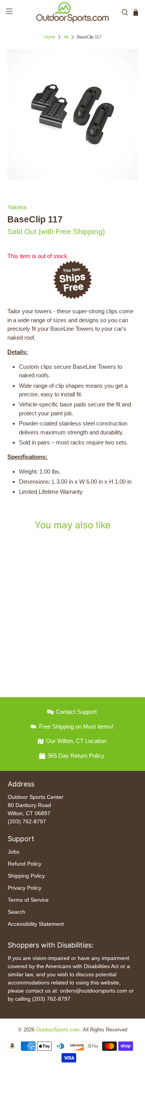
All (66, 37)
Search (16, 912)
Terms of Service (28, 900)
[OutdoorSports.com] (72, 12)
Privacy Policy (24, 888)
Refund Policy (24, 864)
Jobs (13, 852)
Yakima (16, 207)
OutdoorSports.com (58, 1030)
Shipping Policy (26, 876)
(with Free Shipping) (71, 231)
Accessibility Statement (36, 924)
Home (49, 37)
